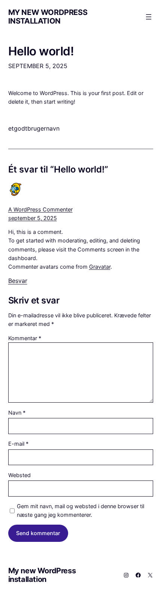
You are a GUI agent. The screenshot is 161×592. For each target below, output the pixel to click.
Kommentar (24, 338)
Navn (16, 412)
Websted (19, 475)
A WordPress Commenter (40, 209)
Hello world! (41, 51)
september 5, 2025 (32, 218)
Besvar (17, 280)
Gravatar (99, 266)
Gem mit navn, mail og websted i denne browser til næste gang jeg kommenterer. (80, 510)
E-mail (18, 443)
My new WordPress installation (48, 16)
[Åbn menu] (148, 16)
